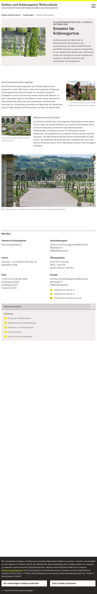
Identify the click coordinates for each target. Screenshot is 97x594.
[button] (48, 307)
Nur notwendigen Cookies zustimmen (21, 583)
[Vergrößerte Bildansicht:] (48, 181)
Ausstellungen (28, 15)
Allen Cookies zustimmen (64, 583)
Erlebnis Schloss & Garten (11, 15)
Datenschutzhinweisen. (12, 570)
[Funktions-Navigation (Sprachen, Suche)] (93, 6)
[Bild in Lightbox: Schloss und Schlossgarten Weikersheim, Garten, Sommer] (16, 126)
